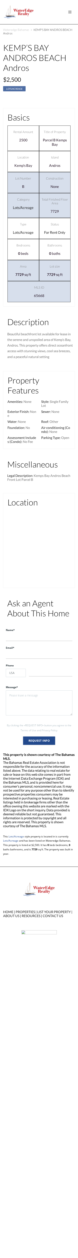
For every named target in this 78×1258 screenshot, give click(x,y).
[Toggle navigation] (70, 12)
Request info (39, 741)
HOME (8, 912)
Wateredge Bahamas (16, 29)
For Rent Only (54, 232)
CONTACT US (53, 916)
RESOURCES (31, 916)
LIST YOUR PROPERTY (54, 912)
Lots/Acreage (14, 88)
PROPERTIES (25, 912)
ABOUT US (11, 916)
